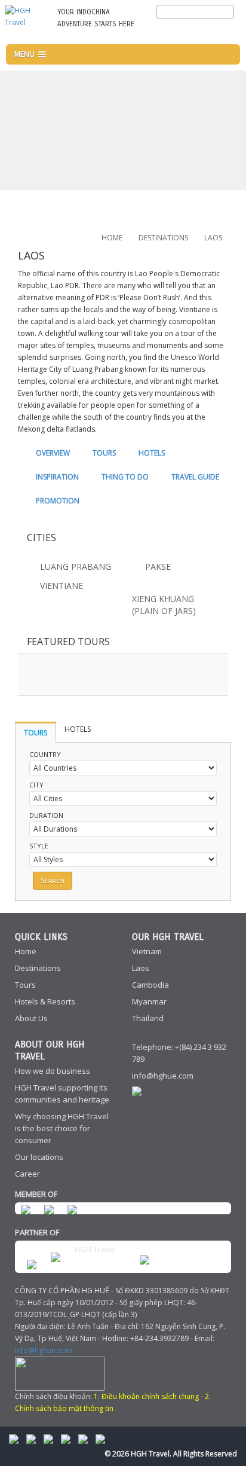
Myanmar (149, 1001)
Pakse (158, 566)
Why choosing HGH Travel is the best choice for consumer (62, 1128)
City (36, 784)
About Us (31, 1018)
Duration (46, 815)
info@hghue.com (162, 1075)
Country (45, 754)
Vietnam (147, 951)
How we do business (52, 1070)
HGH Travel (95, 1249)
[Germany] (208, 31)
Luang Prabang (75, 566)
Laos (140, 968)
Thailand (148, 1018)
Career (27, 1173)
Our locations (39, 1157)
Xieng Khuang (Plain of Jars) (164, 604)
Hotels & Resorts (45, 1001)
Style (38, 845)
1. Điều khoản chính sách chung (146, 1396)
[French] (189, 31)
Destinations (38, 968)
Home (112, 238)
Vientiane (61, 585)
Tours (25, 984)
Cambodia (150, 984)
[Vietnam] (228, 31)
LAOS (213, 238)
